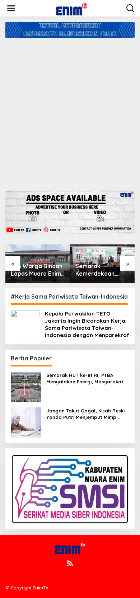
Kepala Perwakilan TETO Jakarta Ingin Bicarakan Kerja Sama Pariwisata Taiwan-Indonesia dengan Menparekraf (87, 324)
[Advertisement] (70, 112)
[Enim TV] (71, 7)
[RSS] (70, 563)
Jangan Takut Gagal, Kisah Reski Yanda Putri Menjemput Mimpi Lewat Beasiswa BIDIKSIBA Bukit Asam (85, 414)
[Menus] (11, 8)
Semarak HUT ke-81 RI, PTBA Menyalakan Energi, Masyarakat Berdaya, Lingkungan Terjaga (84, 378)
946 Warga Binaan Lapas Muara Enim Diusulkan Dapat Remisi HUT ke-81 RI (36, 269)
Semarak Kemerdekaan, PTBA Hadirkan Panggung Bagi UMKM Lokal (96, 269)
